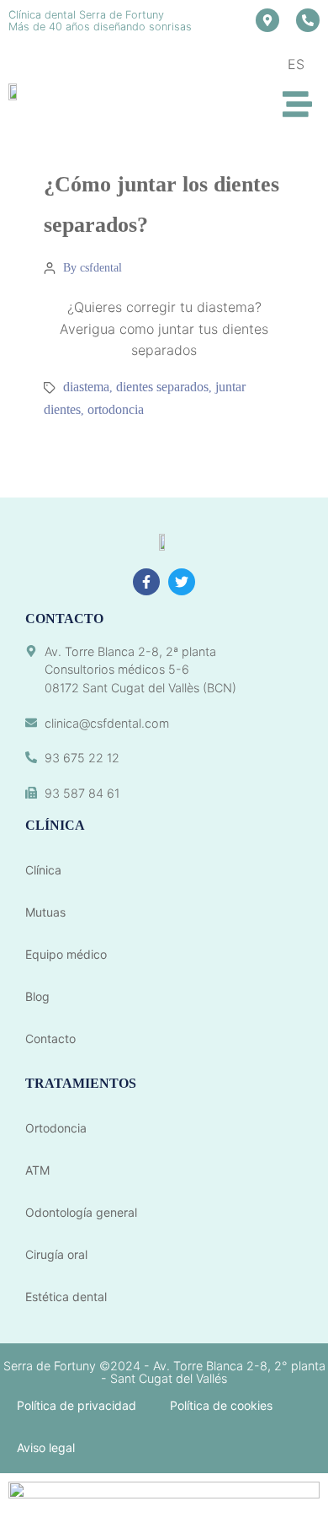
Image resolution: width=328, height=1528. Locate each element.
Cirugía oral (56, 1254)
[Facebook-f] (146, 581)
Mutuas (45, 912)
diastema (86, 386)
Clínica (43, 870)
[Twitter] (181, 581)
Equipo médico (66, 954)
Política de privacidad (76, 1405)
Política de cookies (221, 1405)
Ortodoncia (56, 1128)
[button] (298, 105)
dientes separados (162, 386)
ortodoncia (115, 409)
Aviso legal (46, 1447)
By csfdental (92, 267)
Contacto (50, 1038)
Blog (37, 996)
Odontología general (81, 1212)
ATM (37, 1170)
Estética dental (66, 1296)
